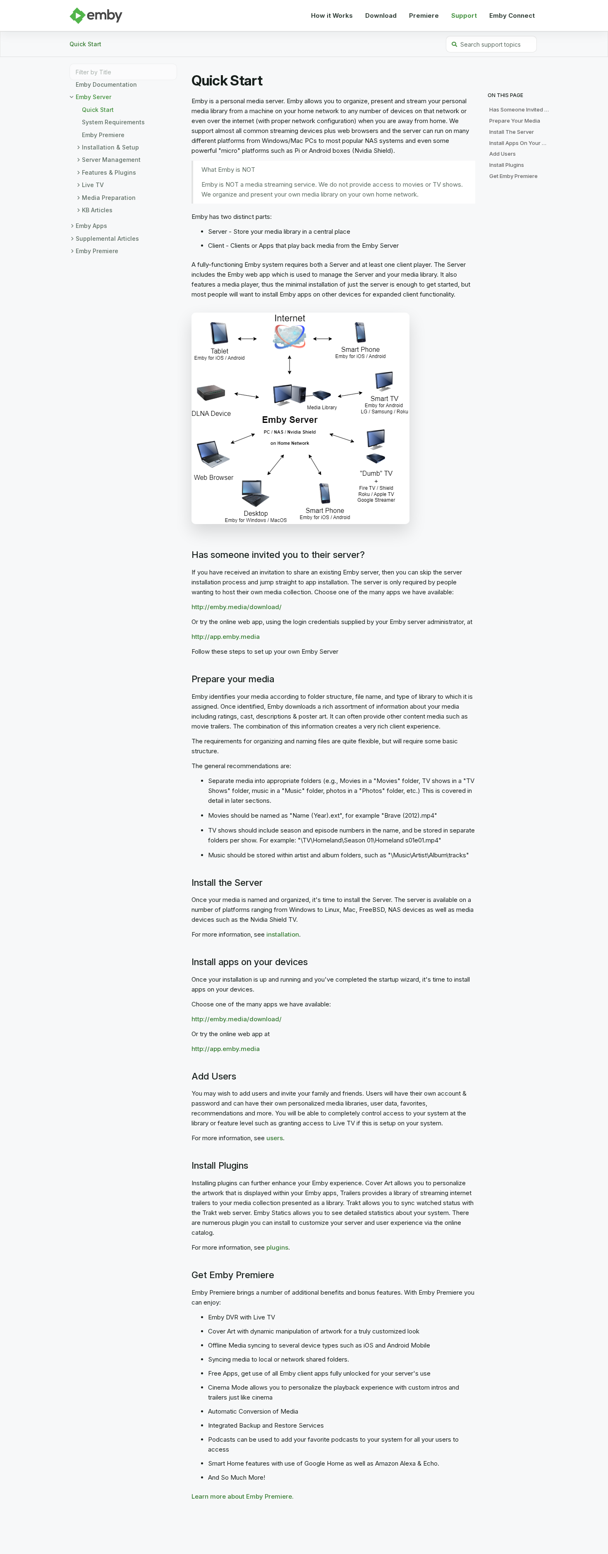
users (274, 1138)
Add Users (502, 153)
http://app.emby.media (225, 637)
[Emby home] (95, 15)
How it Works (332, 15)
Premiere (424, 15)
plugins (277, 1247)
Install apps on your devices (521, 143)
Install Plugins (506, 164)
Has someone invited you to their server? (521, 109)
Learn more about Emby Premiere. (242, 1496)
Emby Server (93, 96)
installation (282, 934)
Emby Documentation (106, 84)
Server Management (111, 159)
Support (464, 15)
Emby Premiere (103, 134)
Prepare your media (514, 120)
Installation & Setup (110, 147)
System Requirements (113, 122)
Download (381, 15)
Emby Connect (512, 15)
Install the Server (511, 131)
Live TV (93, 184)
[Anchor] (187, 555)
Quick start (85, 43)
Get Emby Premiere (513, 176)
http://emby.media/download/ (236, 607)
